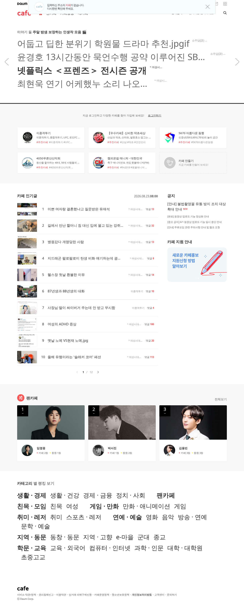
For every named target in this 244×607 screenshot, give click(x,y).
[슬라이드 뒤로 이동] (237, 62)
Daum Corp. (27, 599)
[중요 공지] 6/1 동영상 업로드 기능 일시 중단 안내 (194, 222)
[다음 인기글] (98, 372)
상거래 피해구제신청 (80, 594)
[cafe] (24, 13)
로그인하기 (154, 115)
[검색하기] (224, 13)
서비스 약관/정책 (26, 594)
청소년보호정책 (120, 594)
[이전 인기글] (77, 372)
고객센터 (159, 594)
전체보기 (221, 399)
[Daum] (22, 3)
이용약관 (61, 594)
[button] (225, 4)
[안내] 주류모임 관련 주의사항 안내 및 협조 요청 (193, 227)
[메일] (216, 4)
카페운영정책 (101, 594)
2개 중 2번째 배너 (198, 278)
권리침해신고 (46, 594)
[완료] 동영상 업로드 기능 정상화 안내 (188, 216)
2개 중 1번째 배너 (196, 278)
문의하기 (172, 594)
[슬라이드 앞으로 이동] (6, 62)
